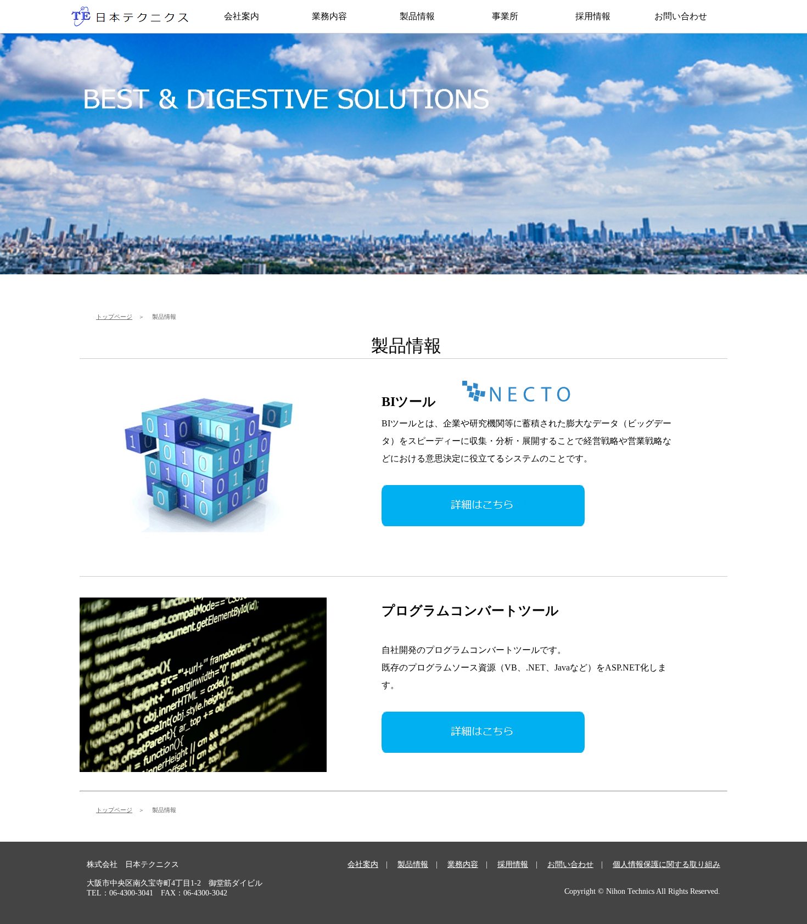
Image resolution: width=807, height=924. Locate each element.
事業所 (505, 16)
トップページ (114, 316)
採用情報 (592, 16)
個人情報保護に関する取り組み (666, 864)
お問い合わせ (680, 16)
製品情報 (417, 16)
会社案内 (241, 16)
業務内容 (329, 16)
